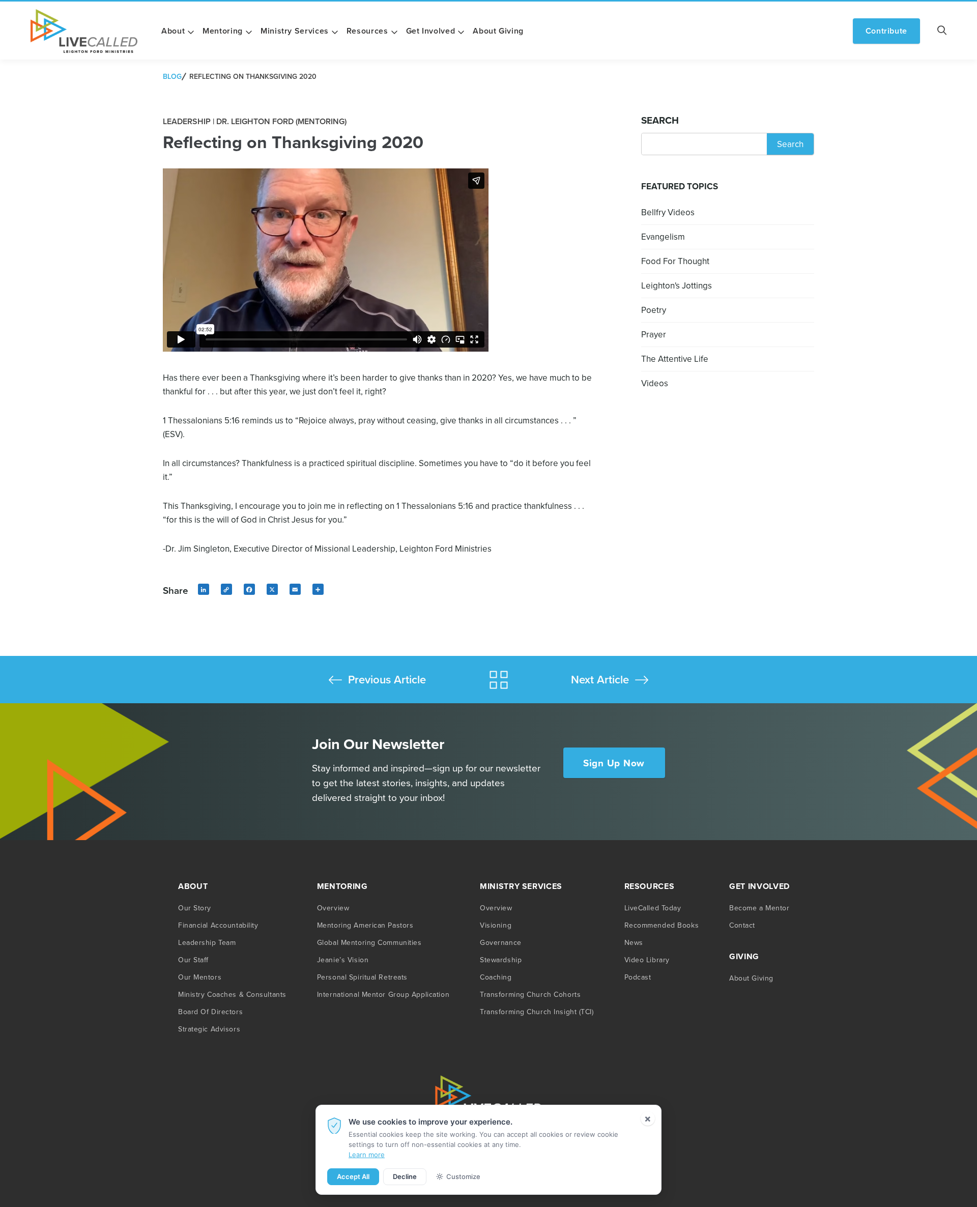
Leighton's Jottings (676, 285)
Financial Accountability (218, 925)
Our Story (194, 908)
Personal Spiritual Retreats (362, 977)
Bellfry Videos (668, 212)
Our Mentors (199, 977)
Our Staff (193, 960)
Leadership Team (207, 942)
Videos (654, 383)
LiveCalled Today (652, 908)
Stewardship (501, 960)
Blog (172, 76)
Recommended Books (661, 925)
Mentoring (223, 31)
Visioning (495, 925)
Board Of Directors (210, 1012)
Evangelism (663, 237)
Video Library (647, 960)
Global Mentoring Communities (369, 942)
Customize (463, 1176)
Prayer (653, 334)
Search (660, 120)
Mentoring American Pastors (365, 925)
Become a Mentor (759, 908)
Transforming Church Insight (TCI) (536, 1012)
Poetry (653, 310)
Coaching (495, 977)
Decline (405, 1176)
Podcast (637, 977)
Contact (742, 925)
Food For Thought (675, 261)
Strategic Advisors (209, 1029)
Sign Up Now (614, 763)
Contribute (886, 31)
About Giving (498, 31)
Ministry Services (295, 31)
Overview (333, 908)
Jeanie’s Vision (342, 960)
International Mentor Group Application (383, 994)
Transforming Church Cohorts (530, 994)
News (633, 942)
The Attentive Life (674, 359)
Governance (501, 942)
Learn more (367, 1155)
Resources (367, 31)
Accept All (353, 1176)
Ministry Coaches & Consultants (232, 994)
